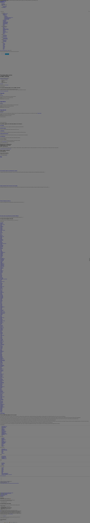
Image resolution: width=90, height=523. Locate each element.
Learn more (3, 1)
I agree (1, 1)
